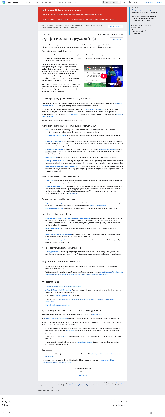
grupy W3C (64, 336)
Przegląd (27, 2)
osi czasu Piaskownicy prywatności (56, 318)
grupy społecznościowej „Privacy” (69, 274)
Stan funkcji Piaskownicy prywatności (53, 19)
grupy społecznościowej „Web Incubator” (95, 274)
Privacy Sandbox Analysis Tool (120, 402)
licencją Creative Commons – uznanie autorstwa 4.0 (83, 383)
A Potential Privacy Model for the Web (58, 290)
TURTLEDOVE (72, 193)
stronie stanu (70, 331)
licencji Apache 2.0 (121, 383)
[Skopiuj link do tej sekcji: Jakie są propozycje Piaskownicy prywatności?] (92, 99)
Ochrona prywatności (64, 2)
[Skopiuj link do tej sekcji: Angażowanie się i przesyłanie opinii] (82, 262)
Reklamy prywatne (48, 2)
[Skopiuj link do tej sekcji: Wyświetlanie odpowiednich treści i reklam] (81, 177)
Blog (75, 2)
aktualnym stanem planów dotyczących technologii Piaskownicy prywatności (79, 14)
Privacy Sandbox (46, 34)
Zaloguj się (159, 2)
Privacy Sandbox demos (118, 405)
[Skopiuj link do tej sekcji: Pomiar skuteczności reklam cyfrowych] (78, 199)
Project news (6, 405)
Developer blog (6, 402)
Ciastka (36, 2)
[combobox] (111, 2)
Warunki (4, 413)
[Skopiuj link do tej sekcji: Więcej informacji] (62, 282)
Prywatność (12, 413)
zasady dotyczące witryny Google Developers (77, 385)
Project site (60, 402)
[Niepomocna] (122, 34)
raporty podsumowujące (98, 205)
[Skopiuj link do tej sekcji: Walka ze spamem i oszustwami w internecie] (83, 248)
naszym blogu (97, 314)
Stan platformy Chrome (84, 342)
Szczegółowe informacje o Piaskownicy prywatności (63, 287)
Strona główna (148, 2)
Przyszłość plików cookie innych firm (57, 305)
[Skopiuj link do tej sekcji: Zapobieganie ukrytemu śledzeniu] (73, 214)
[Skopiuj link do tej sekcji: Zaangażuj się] (55, 350)
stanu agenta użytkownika (107, 149)
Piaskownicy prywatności (61, 296)
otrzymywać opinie (72, 114)
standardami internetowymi (95, 109)
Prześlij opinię (116, 39)
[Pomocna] (119, 34)
